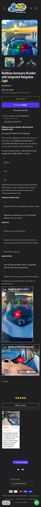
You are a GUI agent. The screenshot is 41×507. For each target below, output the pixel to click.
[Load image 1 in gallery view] (10, 62)
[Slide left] (2, 63)
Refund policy (34, 496)
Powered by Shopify (21, 496)
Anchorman (11, 496)
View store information (12, 121)
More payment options (20, 110)
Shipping (13, 92)
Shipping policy (33, 499)
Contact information (21, 502)
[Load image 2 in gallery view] (20, 62)
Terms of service (21, 499)
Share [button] (6, 381)
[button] (4, 8)
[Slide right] (39, 63)
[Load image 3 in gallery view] (31, 62)
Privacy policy (9, 499)
